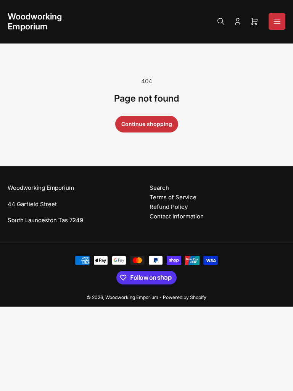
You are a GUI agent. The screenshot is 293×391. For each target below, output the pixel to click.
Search (159, 187)
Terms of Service (173, 197)
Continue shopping (146, 124)
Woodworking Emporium (131, 297)
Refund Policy (169, 206)
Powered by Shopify (184, 297)
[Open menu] (277, 21)
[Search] (221, 21)
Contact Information (177, 216)
